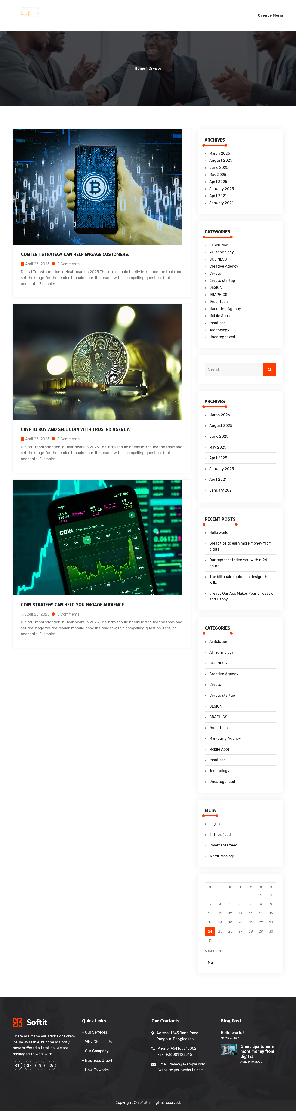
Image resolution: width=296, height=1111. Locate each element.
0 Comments (68, 264)
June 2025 (218, 167)
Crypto (154, 68)
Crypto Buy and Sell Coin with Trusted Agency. (75, 429)
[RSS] (51, 1065)
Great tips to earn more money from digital (257, 1051)
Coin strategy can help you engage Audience (72, 604)
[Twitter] (40, 1065)
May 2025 (217, 174)
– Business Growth (98, 1060)
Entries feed (220, 834)
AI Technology (221, 252)
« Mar (209, 962)
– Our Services (94, 1032)
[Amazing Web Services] (44, 12)
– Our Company (95, 1051)
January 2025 (221, 189)
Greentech (218, 301)
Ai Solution (218, 245)
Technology (219, 330)
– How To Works (95, 1070)
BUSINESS (218, 259)
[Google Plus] (28, 1065)
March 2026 (219, 153)
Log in (214, 824)
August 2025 (220, 160)
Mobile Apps (219, 316)
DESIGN (215, 287)
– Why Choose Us (97, 1042)
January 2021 (221, 203)
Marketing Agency (225, 309)
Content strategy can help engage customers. (75, 254)
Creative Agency (223, 266)
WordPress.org (221, 856)
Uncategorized (222, 337)
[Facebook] (17, 1065)
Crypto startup (222, 280)
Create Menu (270, 15)
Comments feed (223, 845)
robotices (217, 323)
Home (140, 68)
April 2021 (218, 196)
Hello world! (219, 532)
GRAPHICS (218, 294)
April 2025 (218, 181)
